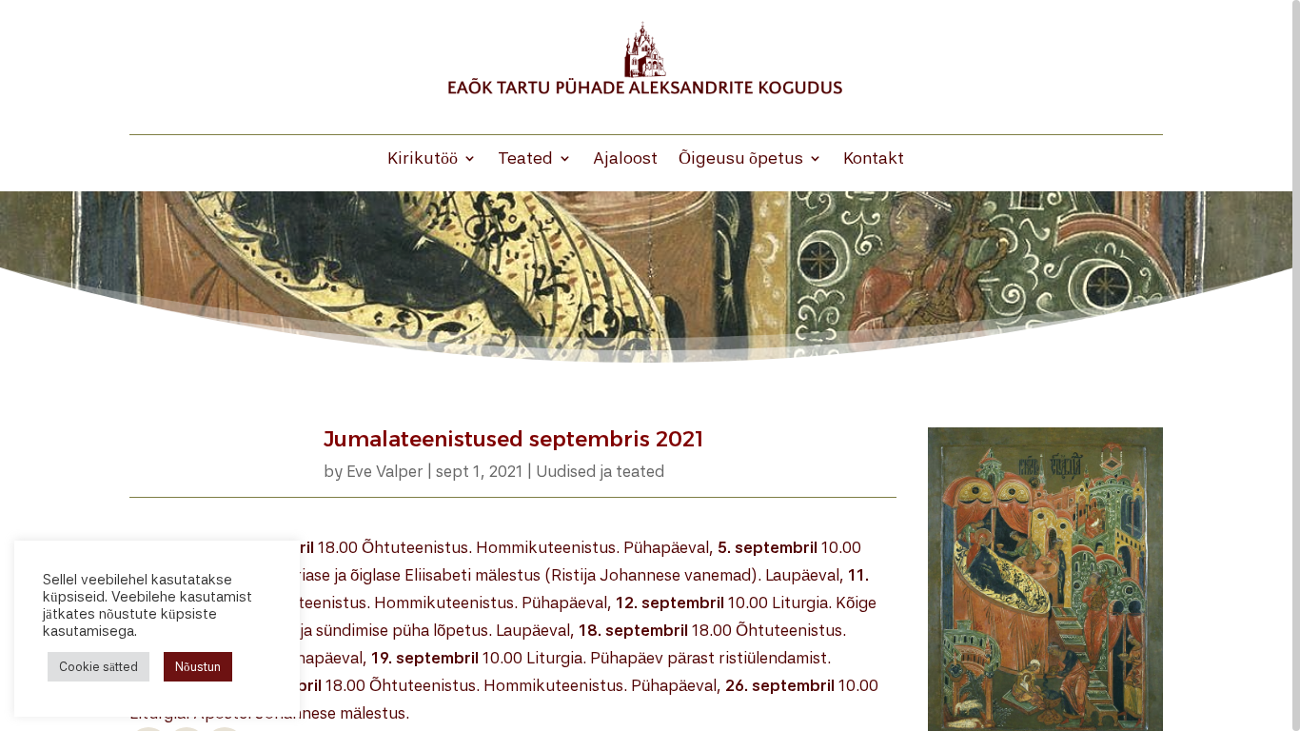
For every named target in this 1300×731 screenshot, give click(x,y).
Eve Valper (384, 471)
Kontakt (873, 159)
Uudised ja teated (600, 471)
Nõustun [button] (198, 667)
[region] (650, 365)
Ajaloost (625, 159)
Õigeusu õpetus (741, 159)
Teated (525, 159)
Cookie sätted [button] (98, 667)
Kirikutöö (422, 159)
